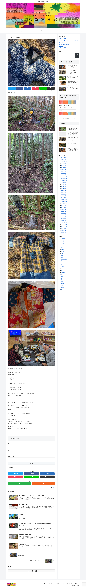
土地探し (63, 253)
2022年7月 (63, 209)
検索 (60, 51)
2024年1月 (63, 175)
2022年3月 (63, 216)
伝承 (62, 247)
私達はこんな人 (46, 583)
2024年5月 (63, 169)
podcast (63, 238)
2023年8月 (63, 184)
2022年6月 (63, 211)
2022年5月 (63, 213)
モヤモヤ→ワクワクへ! (68, 583)
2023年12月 (64, 176)
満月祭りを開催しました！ (65, 48)
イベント (63, 241)
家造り (62, 257)
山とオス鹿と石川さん (64, 44)
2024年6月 (63, 167)
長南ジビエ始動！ (63, 38)
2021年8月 (63, 230)
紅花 (62, 280)
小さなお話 (64, 259)
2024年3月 (63, 171)
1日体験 (61, 46)
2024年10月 (64, 161)
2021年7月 (63, 232)
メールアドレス (11, 456)
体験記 (62, 249)
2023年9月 (63, 182)
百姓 (62, 276)
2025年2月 (63, 159)
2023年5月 (63, 190)
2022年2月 (63, 218)
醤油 (62, 285)
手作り (62, 262)
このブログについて (59, 583)
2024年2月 (63, 173)
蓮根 (62, 281)
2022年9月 (63, 205)
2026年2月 (63, 157)
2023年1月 (63, 197)
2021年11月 (64, 224)
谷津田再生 (64, 283)
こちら (71, 118)
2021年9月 (63, 228)
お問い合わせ (76, 583)
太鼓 (62, 255)
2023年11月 (64, 178)
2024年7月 (63, 165)
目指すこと (52, 583)
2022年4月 (63, 215)
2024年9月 (63, 163)
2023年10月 (64, 180)
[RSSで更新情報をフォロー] (43, 483)
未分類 (62, 266)
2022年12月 (64, 199)
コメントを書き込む (31, 571)
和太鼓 (62, 251)
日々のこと (11, 467)
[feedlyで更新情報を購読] (19, 483)
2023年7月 (63, 186)
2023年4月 (63, 192)
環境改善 (63, 272)
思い (62, 260)
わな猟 (62, 240)
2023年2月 (63, 195)
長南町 (62, 287)
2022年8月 (63, 207)
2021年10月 (64, 226)
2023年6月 (63, 188)
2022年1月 (63, 220)
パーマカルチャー (65, 243)
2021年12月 (64, 222)
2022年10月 (64, 203)
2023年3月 (63, 194)
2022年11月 (64, 201)
